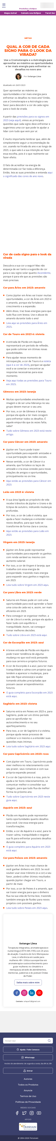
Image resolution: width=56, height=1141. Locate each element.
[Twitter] (24, 1113)
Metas (28, 38)
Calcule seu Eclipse (31, 13)
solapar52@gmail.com (32, 1001)
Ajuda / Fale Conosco (29, 1049)
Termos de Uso (28, 1096)
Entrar (30, 1071)
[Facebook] (16, 993)
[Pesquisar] (49, 1040)
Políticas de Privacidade (28, 1102)
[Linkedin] (32, 993)
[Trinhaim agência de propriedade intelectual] (28, 1130)
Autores (28, 1079)
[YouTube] (39, 993)
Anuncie (28, 1090)
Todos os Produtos (28, 1085)
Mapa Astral (10, 13)
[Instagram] (24, 993)
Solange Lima (34, 76)
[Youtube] (39, 1113)
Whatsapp (30, 1057)
